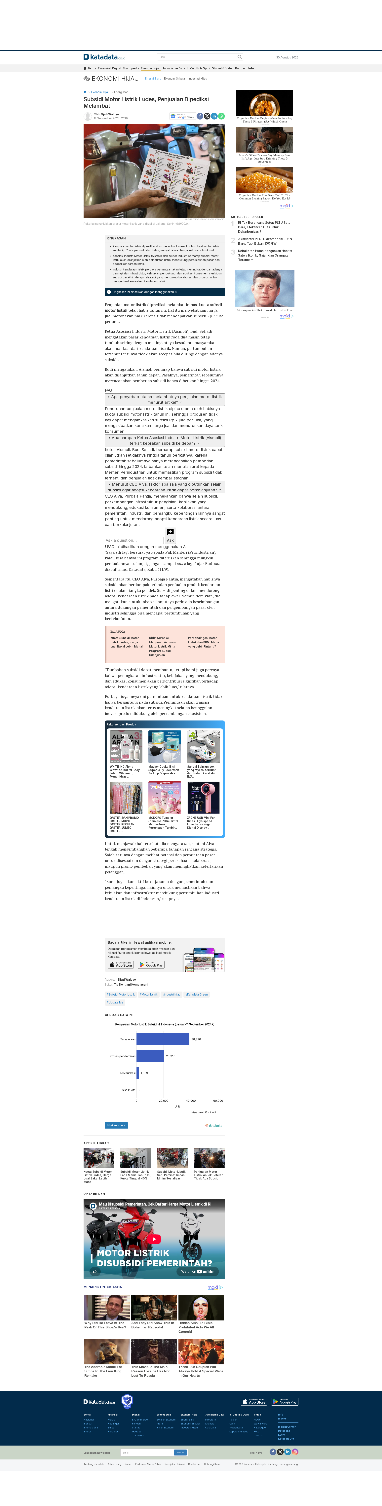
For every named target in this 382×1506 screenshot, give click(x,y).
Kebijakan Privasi (175, 1464)
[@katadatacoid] (295, 1451)
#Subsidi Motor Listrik (121, 994)
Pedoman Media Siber (148, 1464)
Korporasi (113, 1431)
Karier (128, 1464)
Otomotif (218, 68)
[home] (85, 69)
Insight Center (287, 1426)
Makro (111, 1419)
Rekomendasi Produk (121, 724)
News (257, 1419)
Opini (232, 1423)
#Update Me (115, 1002)
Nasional (89, 1419)
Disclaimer (194, 1464)
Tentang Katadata (94, 1464)
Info (251, 68)
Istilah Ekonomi (165, 1427)
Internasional (91, 1427)
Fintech (136, 1423)
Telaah (233, 1419)
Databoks (284, 1430)
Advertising (114, 1464)
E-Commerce (140, 1419)
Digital (116, 68)
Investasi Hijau (198, 78)
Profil (160, 1423)
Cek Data (210, 1427)
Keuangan (114, 1423)
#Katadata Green (196, 994)
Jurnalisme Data (173, 68)
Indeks (282, 1418)
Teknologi (138, 1435)
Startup (136, 1427)
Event (281, 1434)
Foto (256, 1431)
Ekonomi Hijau (151, 68)
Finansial (104, 68)
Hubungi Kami (212, 1464)
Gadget (136, 1431)
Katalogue (260, 1427)
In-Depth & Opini (198, 68)
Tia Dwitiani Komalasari (131, 984)
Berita (92, 68)
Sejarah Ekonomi (166, 1419)
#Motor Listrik (149, 994)
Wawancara (236, 1427)
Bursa (111, 1427)
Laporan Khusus (238, 1431)
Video (229, 68)
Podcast (241, 68)
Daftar (180, 1452)
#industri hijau (171, 994)
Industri (88, 1423)
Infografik (210, 1419)
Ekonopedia (131, 68)
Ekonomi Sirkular (175, 78)
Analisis (209, 1423)
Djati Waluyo (110, 114)
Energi (87, 1431)
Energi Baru (153, 78)
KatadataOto (286, 1438)
